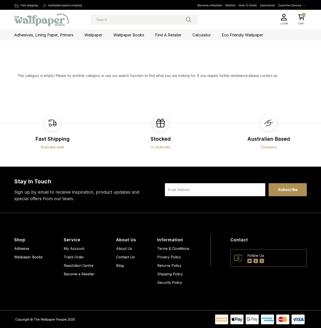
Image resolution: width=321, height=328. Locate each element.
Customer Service (290, 5)
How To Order (248, 5)
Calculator (201, 35)
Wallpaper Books (128, 35)
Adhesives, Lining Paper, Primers (43, 35)
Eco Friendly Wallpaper (242, 35)
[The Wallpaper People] (41, 19)
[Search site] (189, 20)
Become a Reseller (210, 5)
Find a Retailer (168, 35)
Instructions (267, 5)
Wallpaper (93, 35)
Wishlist (230, 5)
